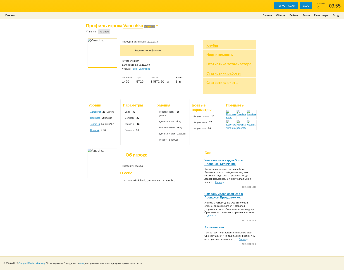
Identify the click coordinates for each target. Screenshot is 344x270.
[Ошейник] (241, 114)
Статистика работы (223, 73)
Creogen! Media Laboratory (31, 263)
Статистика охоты (222, 83)
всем (81, 263)
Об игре (280, 15)
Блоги (306, 15)
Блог (208, 153)
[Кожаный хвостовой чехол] (241, 125)
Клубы (212, 45)
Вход (306, 5)
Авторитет (95, 112)
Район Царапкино (141, 69)
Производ (95, 118)
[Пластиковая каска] (231, 114)
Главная (267, 15)
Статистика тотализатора (228, 64)
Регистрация (286, 5)
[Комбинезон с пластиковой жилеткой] (251, 114)
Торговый (95, 124)
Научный (94, 130)
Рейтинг (294, 15)
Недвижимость (219, 55)
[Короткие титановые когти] (231, 125)
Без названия (214, 227)
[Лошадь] (251, 125)
